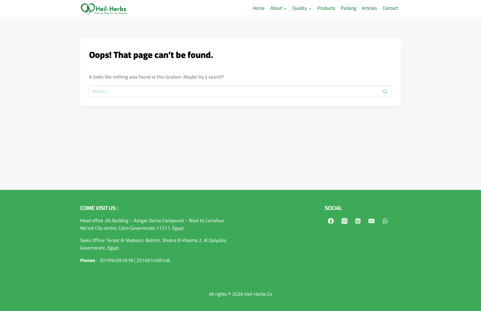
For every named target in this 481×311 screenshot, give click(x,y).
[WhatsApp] (385, 221)
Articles (369, 8)
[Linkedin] (358, 221)
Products (326, 8)
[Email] (372, 221)
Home (259, 8)
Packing (348, 8)
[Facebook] (331, 221)
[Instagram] (344, 221)
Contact (390, 8)
